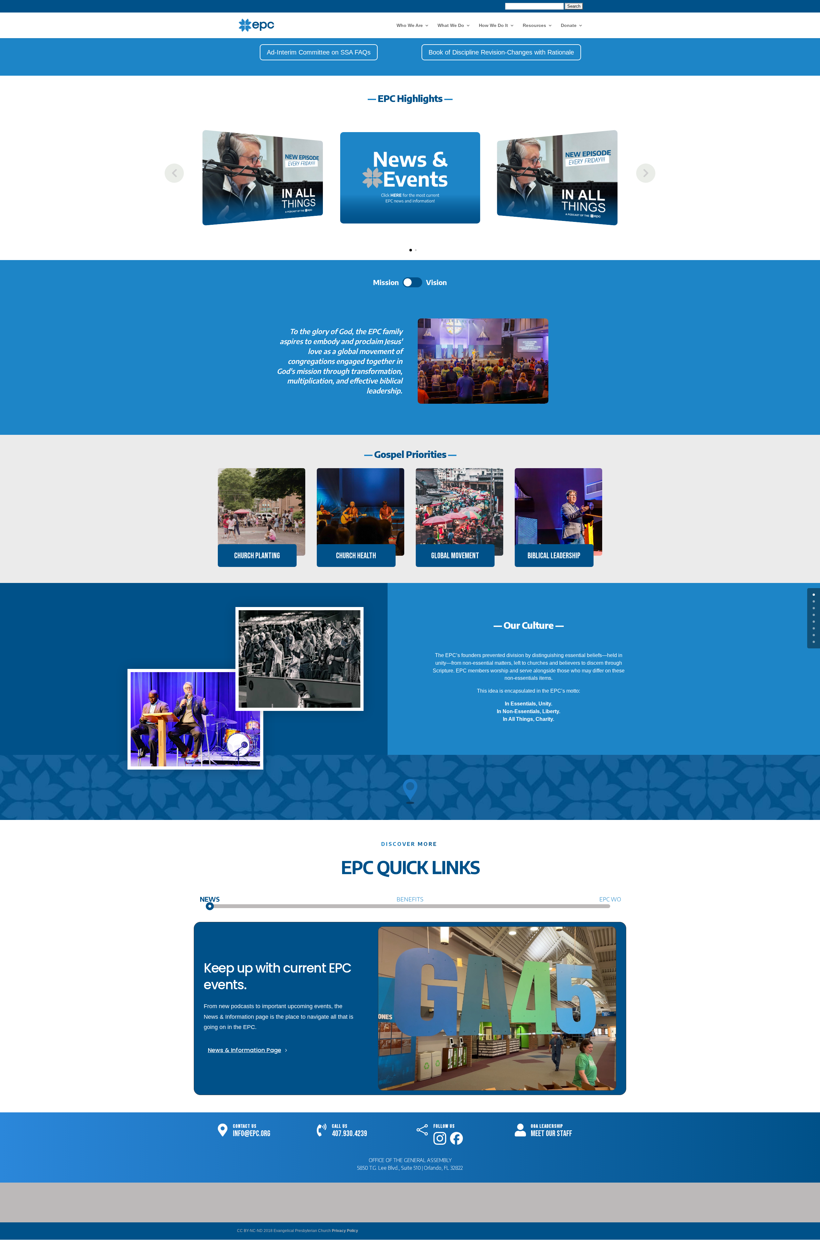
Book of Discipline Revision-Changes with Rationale (501, 52)
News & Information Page (244, 1050)
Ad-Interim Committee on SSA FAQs (319, 52)
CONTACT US (245, 1126)
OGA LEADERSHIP (547, 1126)
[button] (645, 173)
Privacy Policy (345, 1230)
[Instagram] (439, 1142)
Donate (569, 25)
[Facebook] (456, 1142)
